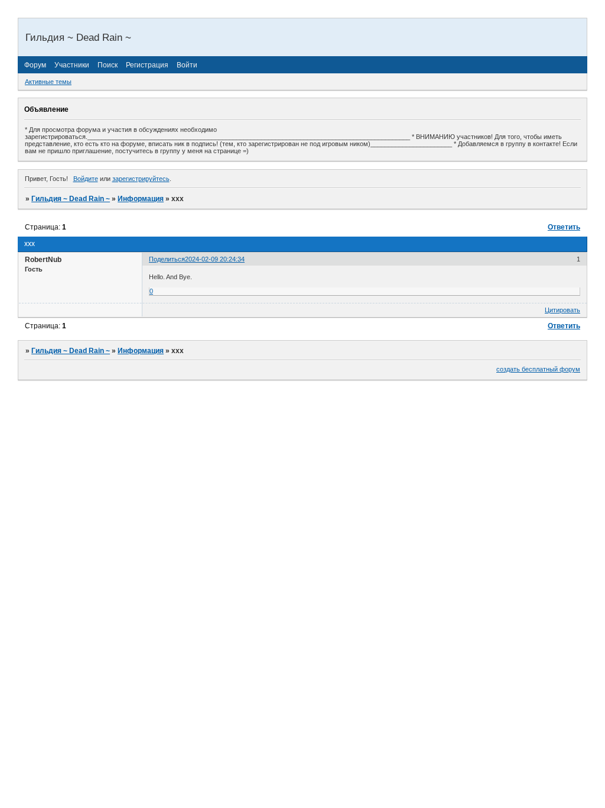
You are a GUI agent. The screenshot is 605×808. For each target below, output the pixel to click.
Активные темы (48, 81)
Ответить (564, 227)
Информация (141, 199)
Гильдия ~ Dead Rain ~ (70, 199)
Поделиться (167, 259)
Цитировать (562, 309)
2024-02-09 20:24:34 (215, 259)
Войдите (85, 178)
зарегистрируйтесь (141, 178)
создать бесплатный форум (538, 369)
